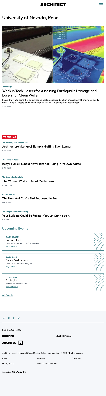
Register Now (12, 246)
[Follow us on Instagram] (18, 318)
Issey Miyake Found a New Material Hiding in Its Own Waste (41, 164)
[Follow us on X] (8, 318)
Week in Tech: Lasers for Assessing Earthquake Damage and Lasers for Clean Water (49, 92)
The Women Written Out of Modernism (28, 181)
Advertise (41, 358)
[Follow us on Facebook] (13, 318)
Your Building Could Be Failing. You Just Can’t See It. (36, 215)
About (4, 358)
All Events (7, 295)
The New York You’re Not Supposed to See (29, 198)
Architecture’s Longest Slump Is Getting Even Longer (37, 146)
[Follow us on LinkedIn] (4, 318)
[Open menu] (101, 4)
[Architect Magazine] (53, 4)
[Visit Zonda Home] (14, 372)
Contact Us (77, 358)
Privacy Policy (8, 363)
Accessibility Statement (47, 363)
